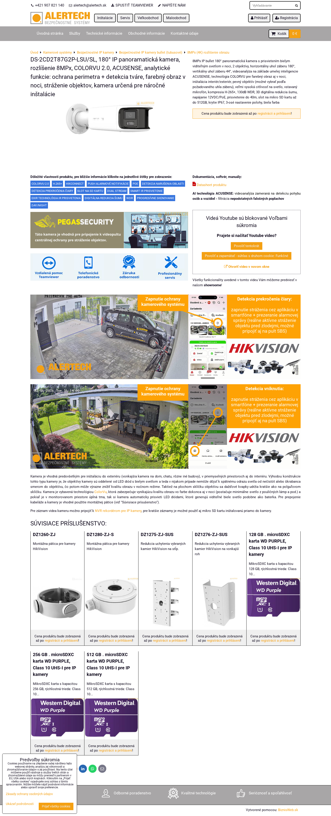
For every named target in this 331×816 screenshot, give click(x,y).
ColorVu (100, 492)
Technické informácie (104, 33)
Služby (74, 33)
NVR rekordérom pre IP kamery (118, 511)
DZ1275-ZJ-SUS (157, 534)
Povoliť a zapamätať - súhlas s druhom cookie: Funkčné (246, 256)
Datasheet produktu (211, 185)
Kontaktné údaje (184, 33)
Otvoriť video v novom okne (248, 267)
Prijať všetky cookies (56, 806)
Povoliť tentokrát (246, 246)
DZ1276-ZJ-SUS (211, 534)
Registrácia (288, 18)
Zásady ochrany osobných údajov (29, 794)
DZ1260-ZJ (44, 534)
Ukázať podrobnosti (20, 804)
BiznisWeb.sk (288, 810)
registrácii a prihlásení (274, 113)
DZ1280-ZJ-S (100, 534)
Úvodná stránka (50, 33)
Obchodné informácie (146, 33)
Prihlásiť (260, 18)
